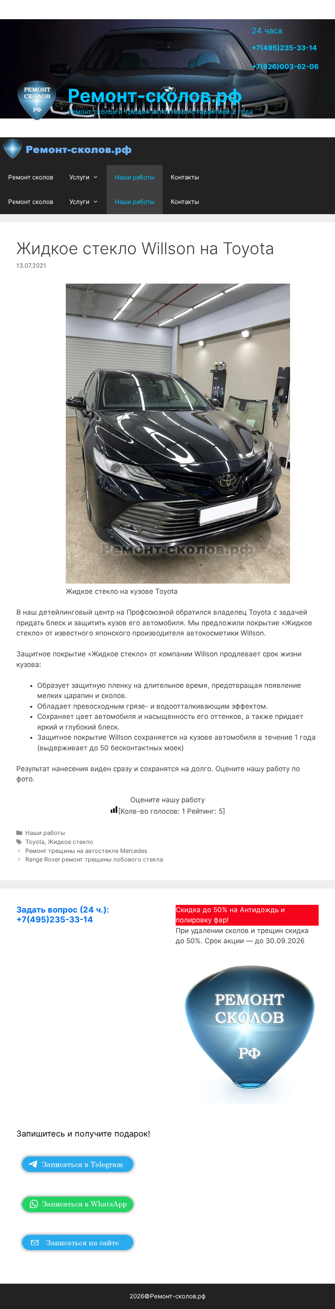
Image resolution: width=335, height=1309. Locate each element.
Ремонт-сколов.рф (155, 95)
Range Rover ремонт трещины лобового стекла (94, 859)
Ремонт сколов (30, 177)
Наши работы (134, 177)
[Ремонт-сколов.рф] (68, 151)
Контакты (185, 177)
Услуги (79, 177)
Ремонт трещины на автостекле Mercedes (86, 850)
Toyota (35, 841)
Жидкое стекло (70, 841)
